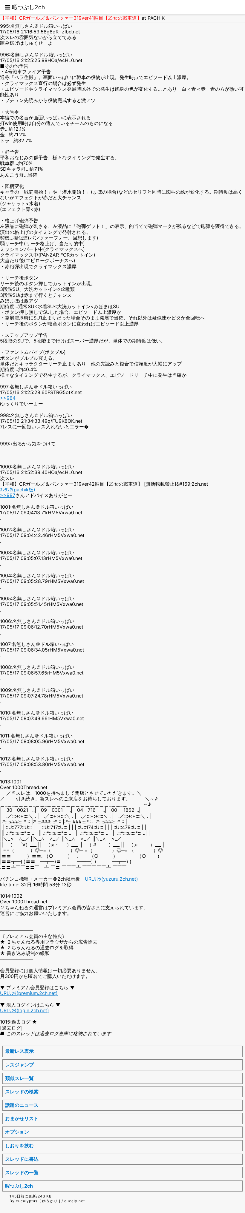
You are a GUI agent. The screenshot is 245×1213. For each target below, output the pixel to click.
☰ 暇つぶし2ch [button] (25, 7)
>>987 (7, 495)
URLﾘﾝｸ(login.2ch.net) (24, 1010)
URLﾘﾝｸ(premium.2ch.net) (29, 993)
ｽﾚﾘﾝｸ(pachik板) (17, 490)
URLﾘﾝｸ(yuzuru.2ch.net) (111, 879)
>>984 (8, 398)
